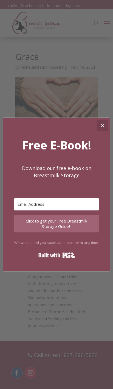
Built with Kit (56, 255)
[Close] (102, 125)
